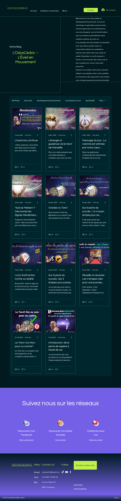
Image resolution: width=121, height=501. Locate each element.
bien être (28, 100)
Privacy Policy (78, 485)
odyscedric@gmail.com (51, 472)
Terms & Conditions (80, 489)
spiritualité (90, 100)
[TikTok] (62, 472)
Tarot (36, 477)
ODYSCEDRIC (22, 465)
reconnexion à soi (73, 100)
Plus (101, 100)
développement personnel (48, 100)
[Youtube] (66, 472)
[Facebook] (70, 472)
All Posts (15, 100)
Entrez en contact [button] (95, 440)
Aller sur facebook (26, 440)
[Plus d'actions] (38, 135)
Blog (36, 482)
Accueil (36, 472)
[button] (91, 10)
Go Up (117, 497)
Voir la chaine (60, 440)
